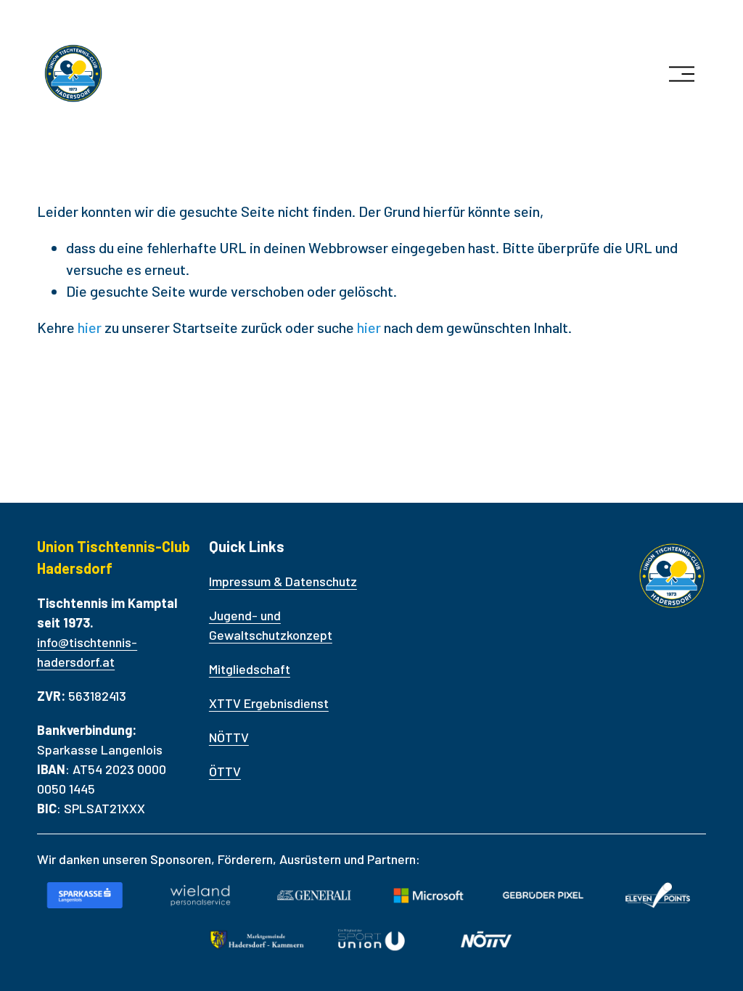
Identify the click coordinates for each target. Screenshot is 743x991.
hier (90, 327)
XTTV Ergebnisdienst (269, 703)
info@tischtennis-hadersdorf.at (87, 652)
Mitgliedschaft (249, 669)
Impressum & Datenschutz (283, 581)
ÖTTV (225, 771)
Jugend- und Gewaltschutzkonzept (270, 625)
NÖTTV (229, 737)
